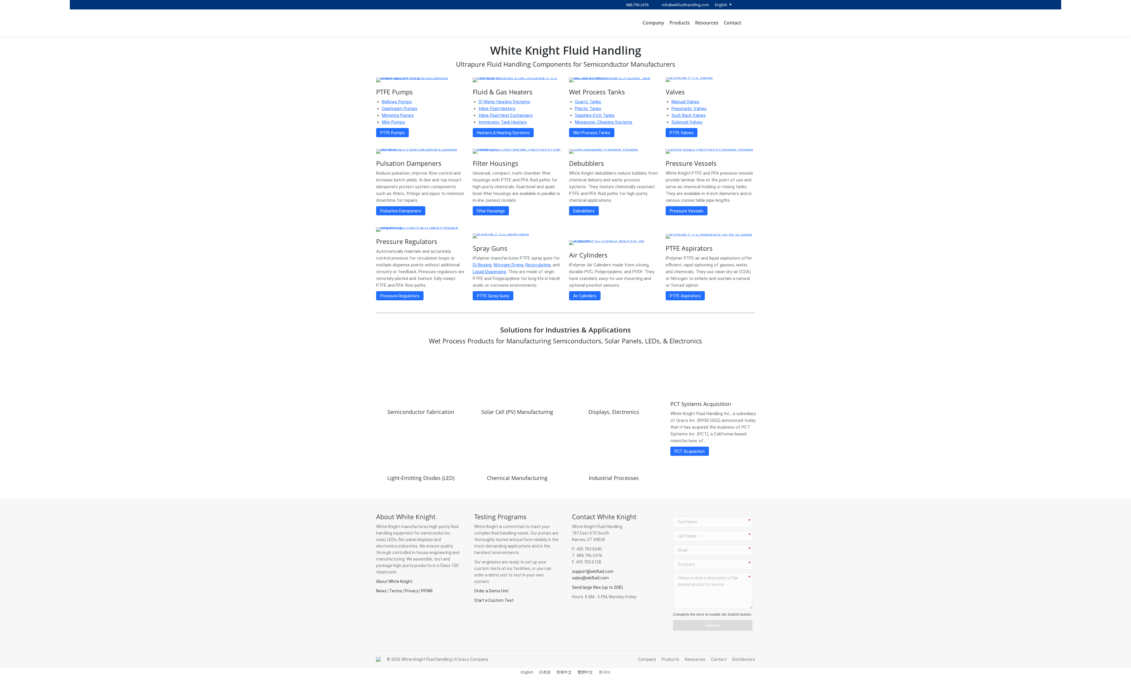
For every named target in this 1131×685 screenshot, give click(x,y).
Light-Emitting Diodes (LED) (420, 477)
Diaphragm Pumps (399, 108)
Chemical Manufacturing (517, 477)
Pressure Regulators (406, 241)
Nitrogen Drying (508, 265)
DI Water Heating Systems (504, 101)
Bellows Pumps (397, 101)
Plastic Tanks (588, 108)
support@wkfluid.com (593, 571)
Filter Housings (495, 163)
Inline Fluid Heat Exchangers (506, 115)
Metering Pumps (398, 115)
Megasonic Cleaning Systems (603, 122)
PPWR (427, 591)
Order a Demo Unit (491, 591)
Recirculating (537, 265)
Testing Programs (500, 516)
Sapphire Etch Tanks (595, 115)
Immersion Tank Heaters (503, 122)
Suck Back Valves (689, 115)
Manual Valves (686, 101)
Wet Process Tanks (597, 91)
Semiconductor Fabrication (420, 411)
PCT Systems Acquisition (700, 403)
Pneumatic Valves (689, 108)
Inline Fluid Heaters (497, 108)
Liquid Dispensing (489, 271)
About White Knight (406, 516)
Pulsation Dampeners (409, 163)
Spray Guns (490, 248)
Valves (675, 91)
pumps (544, 533)
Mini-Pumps (393, 122)
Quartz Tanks (588, 101)
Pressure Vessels (691, 163)
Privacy (412, 591)
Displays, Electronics (613, 411)
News (381, 591)
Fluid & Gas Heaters (503, 91)
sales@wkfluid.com (590, 578)
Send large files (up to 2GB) (597, 587)
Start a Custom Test (494, 600)
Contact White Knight (604, 516)
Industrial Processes (614, 477)
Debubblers (586, 163)
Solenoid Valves (687, 122)
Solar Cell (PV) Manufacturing (517, 411)
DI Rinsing (482, 265)
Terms (395, 591)
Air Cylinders (588, 254)
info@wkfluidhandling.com (685, 4)
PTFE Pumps (394, 91)
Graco (463, 659)
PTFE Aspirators (689, 248)
